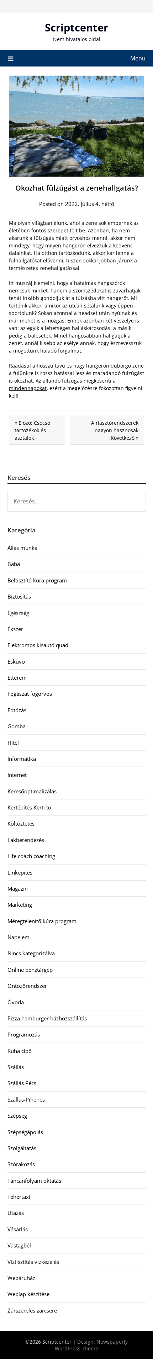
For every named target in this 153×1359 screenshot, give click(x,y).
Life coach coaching (31, 856)
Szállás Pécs (21, 1083)
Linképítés (19, 872)
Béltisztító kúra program (37, 580)
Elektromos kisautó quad (37, 645)
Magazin (17, 888)
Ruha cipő (19, 1050)
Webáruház (21, 1277)
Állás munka (22, 547)
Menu (138, 58)
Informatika (21, 758)
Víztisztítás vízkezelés (33, 1261)
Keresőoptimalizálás (32, 791)
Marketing (19, 904)
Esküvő (16, 661)
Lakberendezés (25, 839)
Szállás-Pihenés (26, 1099)
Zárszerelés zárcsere (32, 1310)
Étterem (17, 677)
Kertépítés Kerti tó (29, 807)
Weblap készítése (28, 1294)
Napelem (18, 937)
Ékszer (15, 628)
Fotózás (16, 710)
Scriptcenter (76, 27)
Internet (17, 774)
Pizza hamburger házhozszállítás (47, 1018)
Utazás (15, 1212)
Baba (13, 563)
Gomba (16, 726)
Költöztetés (21, 823)
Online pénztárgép (30, 969)
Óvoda (15, 1002)
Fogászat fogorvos (29, 693)
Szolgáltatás (21, 1148)
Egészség (18, 612)
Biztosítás (19, 596)
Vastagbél (19, 1245)
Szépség (17, 1115)
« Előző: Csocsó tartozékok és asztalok (32, 430)
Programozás (23, 1034)
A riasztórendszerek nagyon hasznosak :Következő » (114, 430)
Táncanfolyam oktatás (34, 1180)
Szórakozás (21, 1164)
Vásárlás (17, 1229)
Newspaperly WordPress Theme (91, 1345)
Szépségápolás (25, 1132)
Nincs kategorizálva (31, 953)
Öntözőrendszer (27, 985)
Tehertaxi (18, 1196)
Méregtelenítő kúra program (41, 921)
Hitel (13, 742)
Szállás (15, 1066)
